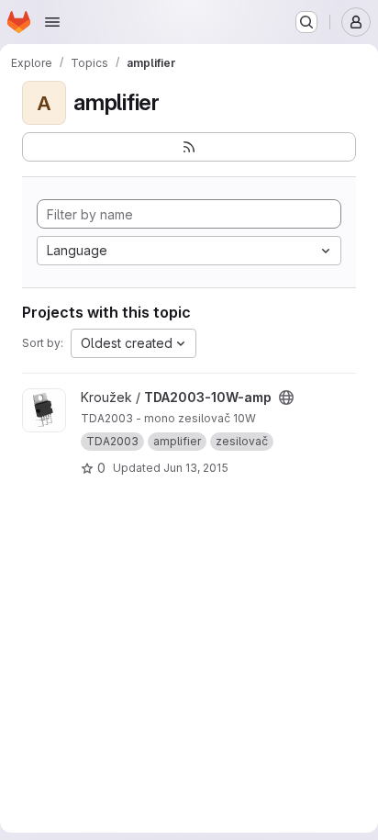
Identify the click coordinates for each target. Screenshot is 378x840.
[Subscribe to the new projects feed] (189, 147)
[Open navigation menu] (52, 22)
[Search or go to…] (306, 22)
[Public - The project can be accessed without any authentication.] (286, 397)
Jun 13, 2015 (195, 468)
